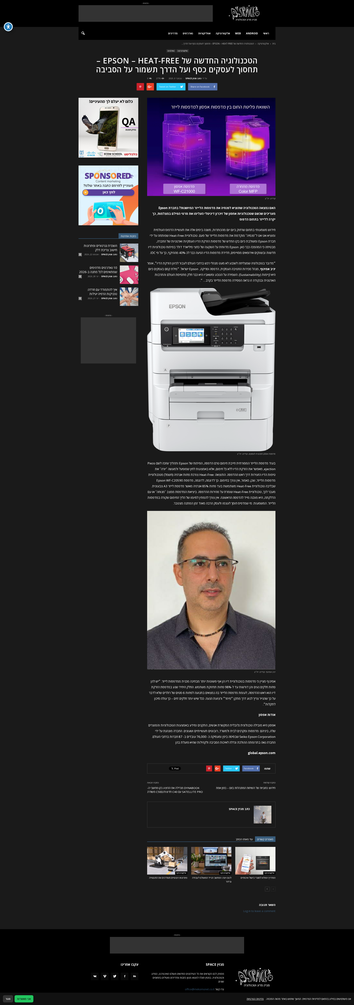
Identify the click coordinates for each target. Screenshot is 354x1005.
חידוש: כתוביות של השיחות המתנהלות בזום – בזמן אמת (245, 788)
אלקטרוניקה (223, 33)
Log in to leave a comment (259, 911)
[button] (83, 33)
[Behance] (134, 976)
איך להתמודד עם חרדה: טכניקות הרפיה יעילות (102, 291)
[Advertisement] (146, 13)
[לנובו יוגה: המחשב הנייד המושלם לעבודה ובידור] (211, 861)
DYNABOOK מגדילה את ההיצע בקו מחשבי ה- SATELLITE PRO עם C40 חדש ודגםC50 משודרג (175, 790)
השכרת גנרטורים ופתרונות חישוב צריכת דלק (100, 248)
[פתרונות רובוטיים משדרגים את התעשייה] (167, 861)
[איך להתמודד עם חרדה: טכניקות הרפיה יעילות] (129, 296)
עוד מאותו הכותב (244, 839)
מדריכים (173, 33)
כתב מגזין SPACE (193, 78)
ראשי (266, 33)
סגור (8, 999)
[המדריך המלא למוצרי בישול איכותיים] (255, 861)
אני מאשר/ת (24, 999)
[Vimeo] (104, 976)
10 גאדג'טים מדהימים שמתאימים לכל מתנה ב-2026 (98, 270)
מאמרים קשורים (265, 839)
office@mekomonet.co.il (199, 989)
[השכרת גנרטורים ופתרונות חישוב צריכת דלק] (129, 253)
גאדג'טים (188, 33)
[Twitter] (114, 976)
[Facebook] (124, 976)
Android (252, 33)
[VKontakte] (94, 976)
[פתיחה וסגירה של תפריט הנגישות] (8, 26)
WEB (238, 33)
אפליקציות (204, 33)
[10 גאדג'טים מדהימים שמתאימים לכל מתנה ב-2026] (129, 275)
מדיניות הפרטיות (255, 999)
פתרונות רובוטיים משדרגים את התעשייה (168, 877)
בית (273, 43)
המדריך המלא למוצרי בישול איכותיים (258, 877)
